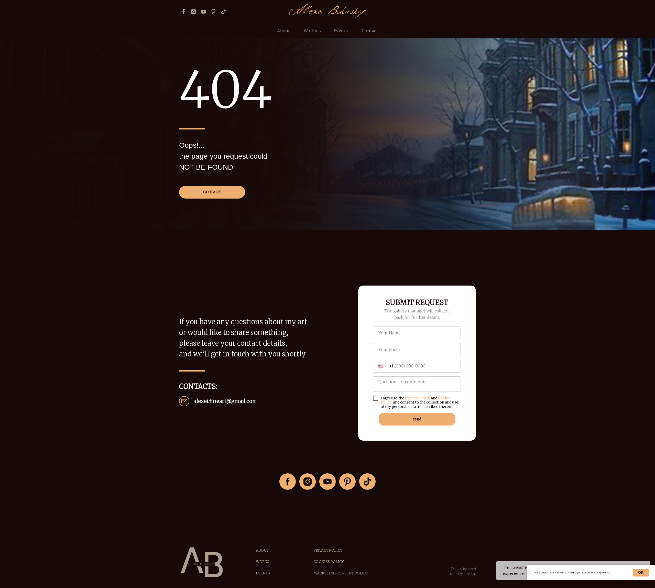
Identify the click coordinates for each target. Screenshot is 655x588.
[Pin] (213, 11)
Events (341, 30)
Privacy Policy (417, 398)
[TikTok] (367, 481)
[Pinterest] (347, 481)
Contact (370, 30)
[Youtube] (203, 11)
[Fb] (287, 481)
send (417, 419)
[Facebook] (183, 11)
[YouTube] (327, 481)
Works (311, 30)
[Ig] (307, 481)
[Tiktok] (223, 11)
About (283, 30)
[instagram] (193, 11)
